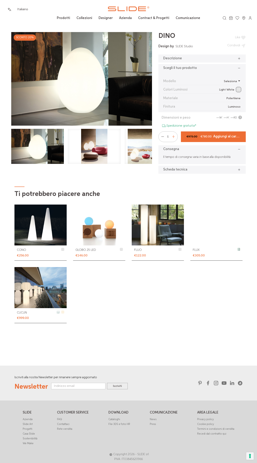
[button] (202, 58)
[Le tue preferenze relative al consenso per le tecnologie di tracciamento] (250, 456)
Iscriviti (117, 386)
